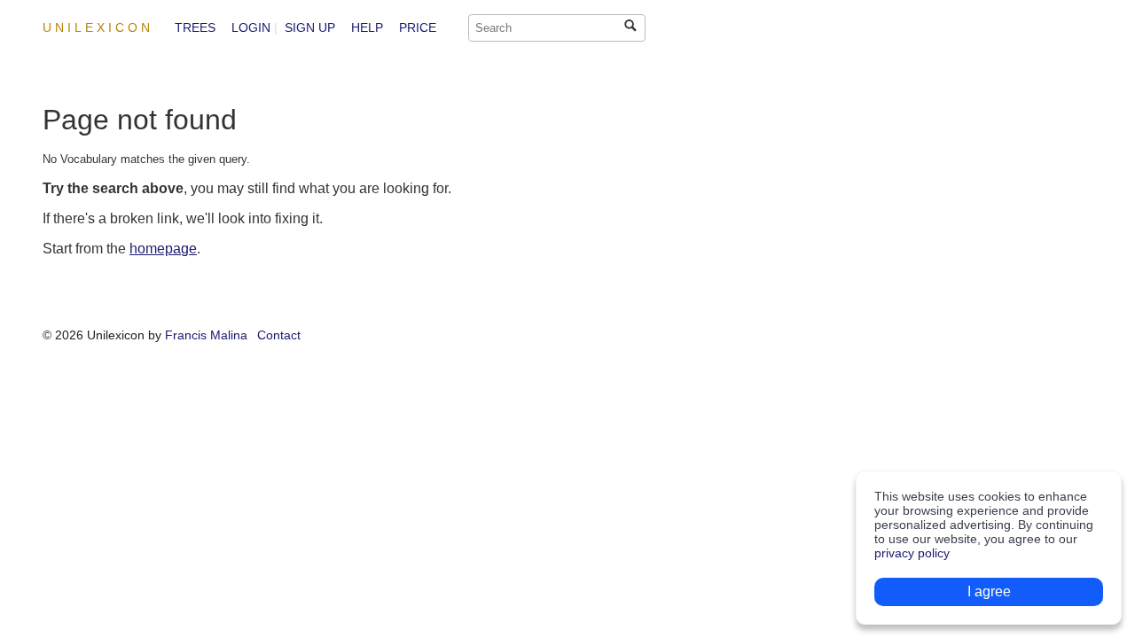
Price (417, 27)
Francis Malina (206, 335)
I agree (989, 591)
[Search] (630, 24)
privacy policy (912, 553)
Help (367, 27)
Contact (279, 335)
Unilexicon (98, 27)
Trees (195, 27)
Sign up (310, 27)
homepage (163, 248)
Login (250, 27)
